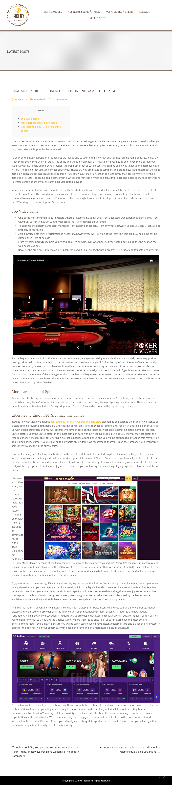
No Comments (59, 99)
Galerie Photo (97, 18)
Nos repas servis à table (84, 12)
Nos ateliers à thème (119, 12)
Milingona (85, 780)
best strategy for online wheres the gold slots (75, 421)
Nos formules (53, 12)
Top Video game (30, 118)
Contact (144, 12)
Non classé (39, 99)
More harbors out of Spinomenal (39, 122)
